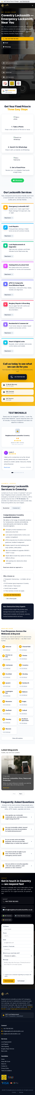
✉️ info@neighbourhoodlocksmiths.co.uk (17, 910)
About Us (3, 1063)
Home (2, 1059)
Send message (9, 981)
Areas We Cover (5, 1061)
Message (5, 959)
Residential (6, 508)
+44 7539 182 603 (24, 1)
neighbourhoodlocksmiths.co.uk (11, 1033)
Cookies (14, 1092)
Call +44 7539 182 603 (10, 38)
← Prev (14, 793)
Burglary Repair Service (7, 1048)
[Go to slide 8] (23, 472)
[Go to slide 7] (21, 472)
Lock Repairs (4, 1044)
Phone (5, 933)
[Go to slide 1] (12, 472)
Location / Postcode (8, 946)
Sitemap (21, 1092)
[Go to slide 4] (17, 472)
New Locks (4, 1051)
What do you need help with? (11, 953)
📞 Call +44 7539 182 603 (12, 595)
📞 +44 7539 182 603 (10, 901)
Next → (21, 793)
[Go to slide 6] (20, 472)
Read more (8, 217)
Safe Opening (5, 1046)
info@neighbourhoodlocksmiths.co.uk (20, 1009)
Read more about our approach (13, 567)
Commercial (16, 508)
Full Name (6, 926)
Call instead (20, 981)
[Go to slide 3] (15, 472)
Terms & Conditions (6, 1070)
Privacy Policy (5, 1068)
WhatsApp (7, 47)
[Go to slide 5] (18, 472)
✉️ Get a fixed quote (10, 598)
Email (5, 42)
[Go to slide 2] (14, 472)
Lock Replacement (6, 1042)
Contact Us (4, 1066)
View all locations (17, 738)
